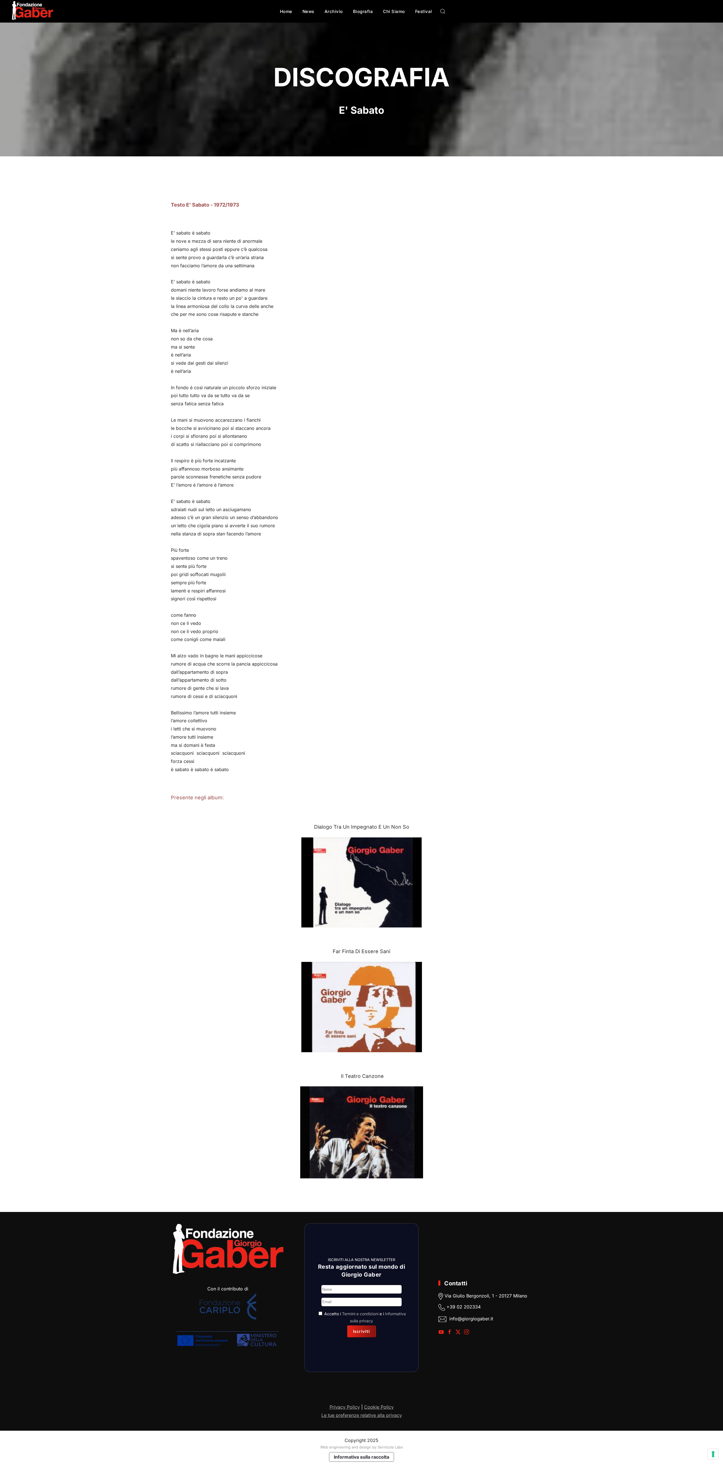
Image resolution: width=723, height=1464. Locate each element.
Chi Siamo (394, 11)
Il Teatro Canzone (362, 1076)
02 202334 (469, 1307)
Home (286, 11)
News (308, 11)
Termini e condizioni (360, 1313)
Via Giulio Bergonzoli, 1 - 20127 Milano (485, 1296)
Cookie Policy (379, 1407)
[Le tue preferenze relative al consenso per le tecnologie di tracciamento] (713, 1454)
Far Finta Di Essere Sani (361, 951)
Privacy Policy (345, 1407)
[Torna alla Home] (32, 11)
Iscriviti (361, 1331)
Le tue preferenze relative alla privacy (361, 1415)
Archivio (334, 11)
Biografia (363, 11)
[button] (443, 11)
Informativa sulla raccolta (361, 1457)
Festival (423, 11)
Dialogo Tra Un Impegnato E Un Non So (361, 827)
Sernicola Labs (390, 1447)
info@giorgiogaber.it (471, 1318)
